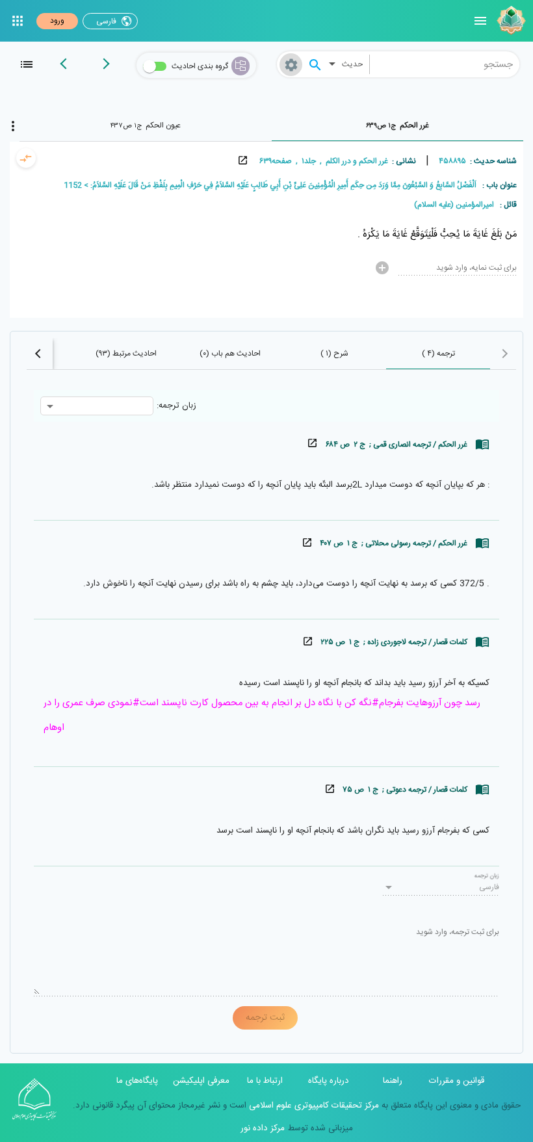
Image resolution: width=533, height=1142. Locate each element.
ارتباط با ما (265, 1081)
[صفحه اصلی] (510, 21)
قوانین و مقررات (456, 1081)
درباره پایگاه (328, 1081)
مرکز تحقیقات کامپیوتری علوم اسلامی (312, 1105)
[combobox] (444, 64)
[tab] (398, 125)
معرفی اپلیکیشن (201, 1081)
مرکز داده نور (262, 1128)
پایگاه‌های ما (137, 1081)
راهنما (392, 1081)
